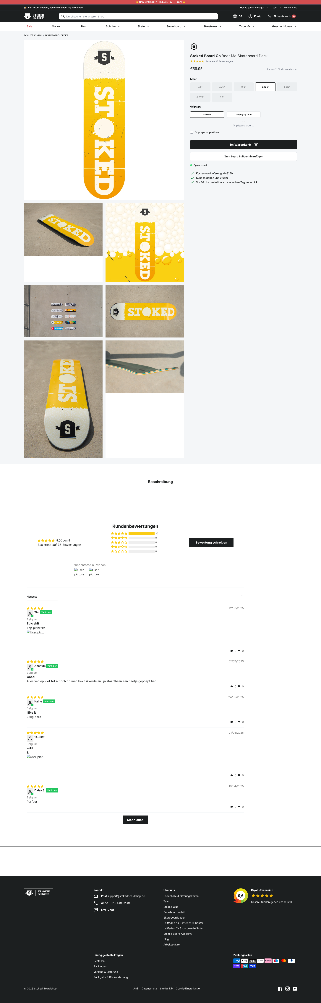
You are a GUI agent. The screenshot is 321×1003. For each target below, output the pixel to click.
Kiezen (207, 114)
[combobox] (138, 16)
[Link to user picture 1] (36, 639)
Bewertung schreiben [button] (211, 542)
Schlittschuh (33, 35)
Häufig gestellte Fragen (252, 7)
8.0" (243, 86)
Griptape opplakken (207, 132)
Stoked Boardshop (45, 988)
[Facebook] (280, 988)
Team (274, 7)
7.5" (200, 86)
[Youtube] (295, 988)
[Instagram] (287, 988)
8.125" (265, 86)
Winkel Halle (290, 7)
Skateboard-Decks (56, 35)
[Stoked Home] (34, 16)
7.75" (222, 86)
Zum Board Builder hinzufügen (243, 156)
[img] (35, 608)
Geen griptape (244, 114)
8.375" (200, 97)
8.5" (222, 97)
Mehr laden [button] (135, 820)
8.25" (287, 86)
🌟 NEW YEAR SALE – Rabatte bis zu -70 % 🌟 (160, 2)
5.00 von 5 (63, 540)
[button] (119, 533)
